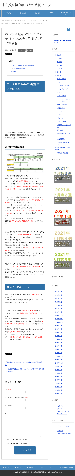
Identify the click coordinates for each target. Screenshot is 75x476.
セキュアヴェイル (63, 104)
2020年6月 (58, 336)
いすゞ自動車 (61, 79)
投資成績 (23, 13)
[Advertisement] (25, 113)
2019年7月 (58, 373)
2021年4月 (58, 302)
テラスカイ (61, 108)
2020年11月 (59, 319)
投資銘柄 (38, 13)
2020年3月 (58, 346)
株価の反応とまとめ (17, 71)
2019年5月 (58, 380)
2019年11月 (59, 359)
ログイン (60, 406)
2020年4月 (58, 342)
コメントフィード (63, 411)
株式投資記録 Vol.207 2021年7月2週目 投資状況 (62, 200)
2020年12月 (59, 315)
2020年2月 (58, 349)
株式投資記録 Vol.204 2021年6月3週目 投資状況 (62, 265)
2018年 (59, 58)
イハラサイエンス (63, 85)
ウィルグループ (62, 89)
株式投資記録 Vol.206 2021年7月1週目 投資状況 (62, 222)
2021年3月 (58, 305)
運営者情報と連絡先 (66, 13)
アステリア (21, 50)
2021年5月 (58, 298)
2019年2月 (58, 390)
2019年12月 (59, 356)
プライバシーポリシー (52, 13)
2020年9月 (58, 325)
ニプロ (59, 111)
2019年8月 (58, 370)
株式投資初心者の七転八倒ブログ (26, 5)
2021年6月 (58, 295)
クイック (60, 92)
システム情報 (61, 96)
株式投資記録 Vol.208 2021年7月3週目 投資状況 (62, 178)
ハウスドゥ (61, 114)
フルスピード (61, 121)
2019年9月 (58, 366)
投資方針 (9, 13)
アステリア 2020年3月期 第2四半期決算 (22, 65)
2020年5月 (58, 339)
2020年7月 (58, 332)
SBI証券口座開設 (63, 153)
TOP (14, 20)
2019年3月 (58, 387)
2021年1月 (58, 312)
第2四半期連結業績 (19, 68)
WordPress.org (62, 414)
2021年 (59, 68)
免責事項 (60, 431)
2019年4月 (58, 383)
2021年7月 (58, 292)
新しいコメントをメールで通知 (17, 439)
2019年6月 (58, 376)
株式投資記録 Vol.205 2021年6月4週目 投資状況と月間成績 (62, 243)
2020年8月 (58, 329)
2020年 (59, 65)
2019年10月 (59, 363)
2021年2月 (58, 309)
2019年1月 (58, 393)
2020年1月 (58, 353)
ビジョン (60, 118)
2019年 (59, 62)
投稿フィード (61, 408)
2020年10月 (59, 322)
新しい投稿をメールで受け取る (17, 443)
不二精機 (60, 130)
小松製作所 (61, 139)
